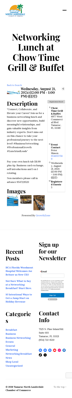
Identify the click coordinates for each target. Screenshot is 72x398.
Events (10, 341)
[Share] (63, 89)
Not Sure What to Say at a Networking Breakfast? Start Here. (19, 285)
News (9, 357)
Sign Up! (52, 295)
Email (44, 271)
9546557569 (57, 157)
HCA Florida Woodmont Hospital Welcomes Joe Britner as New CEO (19, 271)
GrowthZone (43, 215)
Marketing (12, 349)
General (10, 345)
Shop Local (12, 361)
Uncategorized (14, 365)
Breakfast (11, 329)
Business (11, 333)
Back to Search (14, 85)
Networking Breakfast (19, 353)
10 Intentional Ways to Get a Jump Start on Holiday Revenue (19, 298)
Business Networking (18, 337)
